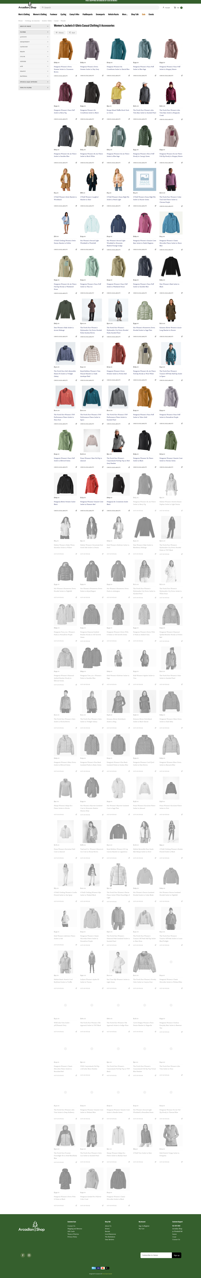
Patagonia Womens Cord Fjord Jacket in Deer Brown (143, 763)
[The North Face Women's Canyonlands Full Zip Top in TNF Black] (118, 1048)
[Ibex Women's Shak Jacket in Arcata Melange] (65, 310)
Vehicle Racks (113, 14)
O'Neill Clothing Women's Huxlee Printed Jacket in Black (171, 850)
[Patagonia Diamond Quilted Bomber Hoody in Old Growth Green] (91, 614)
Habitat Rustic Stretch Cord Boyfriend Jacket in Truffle (63, 980)
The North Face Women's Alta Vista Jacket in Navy (170, 1067)
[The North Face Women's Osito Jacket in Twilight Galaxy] (91, 701)
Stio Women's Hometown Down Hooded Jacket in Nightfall (65, 589)
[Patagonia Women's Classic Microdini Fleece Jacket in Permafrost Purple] (91, 918)
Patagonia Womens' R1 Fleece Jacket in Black (143, 459)
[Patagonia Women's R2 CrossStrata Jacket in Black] (91, 92)
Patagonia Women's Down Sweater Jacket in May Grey (89, 68)
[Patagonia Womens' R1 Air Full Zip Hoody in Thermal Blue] (171, 1092)
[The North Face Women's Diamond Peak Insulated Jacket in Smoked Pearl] (118, 918)
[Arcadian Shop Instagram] (29, 1255)
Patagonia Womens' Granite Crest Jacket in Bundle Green (118, 1111)
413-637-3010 (176, 1226)
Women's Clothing (40, 14)
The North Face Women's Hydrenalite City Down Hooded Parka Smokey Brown (91, 330)
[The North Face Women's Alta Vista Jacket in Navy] (171, 1048)
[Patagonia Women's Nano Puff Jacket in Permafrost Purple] (171, 397)
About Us (108, 1226)
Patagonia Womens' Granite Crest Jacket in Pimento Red (91, 503)
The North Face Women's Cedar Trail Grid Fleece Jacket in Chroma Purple (170, 199)
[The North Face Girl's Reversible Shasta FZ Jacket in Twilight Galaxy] (65, 353)
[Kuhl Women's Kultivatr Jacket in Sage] (118, 658)
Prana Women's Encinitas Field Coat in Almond (64, 850)
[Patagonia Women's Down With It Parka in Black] (65, 1179)
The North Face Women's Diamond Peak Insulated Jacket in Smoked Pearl (118, 938)
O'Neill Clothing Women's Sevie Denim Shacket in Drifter (65, 241)
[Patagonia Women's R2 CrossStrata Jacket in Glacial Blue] (118, 49)
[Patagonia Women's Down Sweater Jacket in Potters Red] (118, 353)
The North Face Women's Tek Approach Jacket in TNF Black (90, 1024)
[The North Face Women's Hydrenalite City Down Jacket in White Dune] (171, 571)
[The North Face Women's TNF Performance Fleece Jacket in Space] (91, 397)
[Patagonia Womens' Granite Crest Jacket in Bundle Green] (118, 1092)
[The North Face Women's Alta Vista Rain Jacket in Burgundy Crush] (171, 92)
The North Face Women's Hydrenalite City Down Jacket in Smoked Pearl (144, 591)
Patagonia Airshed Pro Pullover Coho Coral (90, 1197)
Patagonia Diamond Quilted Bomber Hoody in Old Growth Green (90, 634)
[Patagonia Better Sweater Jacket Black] (65, 484)
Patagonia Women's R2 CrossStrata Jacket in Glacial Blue (118, 68)
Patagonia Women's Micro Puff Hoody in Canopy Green (143, 155)
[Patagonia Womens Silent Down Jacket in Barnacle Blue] (171, 744)
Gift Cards (71, 1231)
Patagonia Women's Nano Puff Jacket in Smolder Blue (143, 285)
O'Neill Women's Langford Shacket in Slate (89, 198)
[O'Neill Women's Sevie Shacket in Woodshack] (65, 179)
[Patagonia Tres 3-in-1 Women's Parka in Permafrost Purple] (65, 614)
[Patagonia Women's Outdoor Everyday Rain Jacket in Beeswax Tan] (171, 1005)
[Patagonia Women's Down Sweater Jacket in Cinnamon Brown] (65, 49)
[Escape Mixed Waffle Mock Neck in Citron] (118, 92)
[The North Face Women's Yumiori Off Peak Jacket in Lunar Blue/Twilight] (171, 918)
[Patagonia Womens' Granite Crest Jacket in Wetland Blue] (91, 1092)
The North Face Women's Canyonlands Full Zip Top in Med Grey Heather (118, 460)
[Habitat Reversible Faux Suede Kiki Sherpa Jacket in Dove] (144, 831)
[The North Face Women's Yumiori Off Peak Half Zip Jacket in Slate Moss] (144, 918)
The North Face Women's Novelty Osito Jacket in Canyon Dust (144, 980)
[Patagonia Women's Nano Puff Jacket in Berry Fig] (65, 92)
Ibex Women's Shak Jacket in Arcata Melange (64, 328)
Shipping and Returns (75, 1229)
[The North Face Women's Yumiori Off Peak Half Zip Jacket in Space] (171, 353)
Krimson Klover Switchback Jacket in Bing (116, 720)
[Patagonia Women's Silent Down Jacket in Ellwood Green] (65, 744)
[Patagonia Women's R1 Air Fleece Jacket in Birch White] (91, 136)
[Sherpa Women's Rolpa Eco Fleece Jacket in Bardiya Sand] (118, 1135)
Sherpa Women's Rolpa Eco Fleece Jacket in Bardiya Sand (117, 1154)
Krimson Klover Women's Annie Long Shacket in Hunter (170, 328)
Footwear (53, 14)
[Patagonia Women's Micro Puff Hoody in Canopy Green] (144, 136)
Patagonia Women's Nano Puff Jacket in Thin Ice (90, 285)
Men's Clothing (24, 14)
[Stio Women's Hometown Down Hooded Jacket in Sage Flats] (144, 310)
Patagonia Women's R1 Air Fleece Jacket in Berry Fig (144, 503)
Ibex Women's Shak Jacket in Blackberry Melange (143, 546)
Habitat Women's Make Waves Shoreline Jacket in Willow (64, 546)
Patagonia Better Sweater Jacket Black (64, 503)
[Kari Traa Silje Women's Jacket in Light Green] (118, 961)
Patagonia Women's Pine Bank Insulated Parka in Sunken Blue (117, 763)
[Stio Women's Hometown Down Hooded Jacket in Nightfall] (65, 571)
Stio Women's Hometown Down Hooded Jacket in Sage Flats (144, 328)
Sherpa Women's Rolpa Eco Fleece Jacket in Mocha (63, 806)
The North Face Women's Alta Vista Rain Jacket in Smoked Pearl (144, 111)
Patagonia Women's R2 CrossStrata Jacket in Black (89, 111)
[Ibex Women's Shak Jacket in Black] (171, 266)
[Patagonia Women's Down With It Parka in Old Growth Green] (118, 614)
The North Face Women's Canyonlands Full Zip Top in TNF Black (118, 1068)
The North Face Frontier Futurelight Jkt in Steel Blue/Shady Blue (65, 1155)
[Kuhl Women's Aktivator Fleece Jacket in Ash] (65, 918)
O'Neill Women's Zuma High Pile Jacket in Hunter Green (144, 198)
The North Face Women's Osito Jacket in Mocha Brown (64, 720)
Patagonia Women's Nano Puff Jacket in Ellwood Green (64, 459)
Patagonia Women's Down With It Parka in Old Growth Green (117, 633)
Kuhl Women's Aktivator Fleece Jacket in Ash (64, 937)
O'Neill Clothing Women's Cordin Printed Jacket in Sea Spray (65, 893)
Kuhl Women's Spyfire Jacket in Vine (144, 676)
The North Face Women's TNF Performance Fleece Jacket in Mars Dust (64, 417)
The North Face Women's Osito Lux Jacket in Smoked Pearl (91, 1154)
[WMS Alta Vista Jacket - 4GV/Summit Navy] (65, 1005)
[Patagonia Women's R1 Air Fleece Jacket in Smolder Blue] (65, 136)
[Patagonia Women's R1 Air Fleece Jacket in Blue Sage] (118, 136)
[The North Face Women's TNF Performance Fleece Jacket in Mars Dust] (65, 397)
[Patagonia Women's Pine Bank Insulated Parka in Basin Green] (91, 744)
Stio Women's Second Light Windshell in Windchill (89, 241)
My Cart (141, 1229)
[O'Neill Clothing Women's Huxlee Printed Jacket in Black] (171, 831)
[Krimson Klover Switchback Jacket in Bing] (118, 701)
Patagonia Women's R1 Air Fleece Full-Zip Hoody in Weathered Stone (65, 286)
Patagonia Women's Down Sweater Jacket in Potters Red (117, 372)
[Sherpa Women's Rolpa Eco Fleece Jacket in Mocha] (65, 788)
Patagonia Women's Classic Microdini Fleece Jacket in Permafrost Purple (89, 938)
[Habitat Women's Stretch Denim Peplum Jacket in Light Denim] (171, 484)
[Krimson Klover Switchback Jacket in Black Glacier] (144, 701)
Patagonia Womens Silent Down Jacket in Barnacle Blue (170, 763)
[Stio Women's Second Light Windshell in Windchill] (91, 222)
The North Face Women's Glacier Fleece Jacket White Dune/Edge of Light (118, 895)
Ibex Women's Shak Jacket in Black (169, 285)
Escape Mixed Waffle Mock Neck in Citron (118, 111)
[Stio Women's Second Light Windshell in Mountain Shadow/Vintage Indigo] (118, 222)
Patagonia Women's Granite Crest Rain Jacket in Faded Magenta (144, 241)
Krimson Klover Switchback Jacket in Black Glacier (142, 720)
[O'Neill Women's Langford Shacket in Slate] (91, 179)
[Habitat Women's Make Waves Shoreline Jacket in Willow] (65, 527)
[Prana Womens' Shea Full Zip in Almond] (91, 440)
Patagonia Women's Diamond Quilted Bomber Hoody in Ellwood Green (64, 678)
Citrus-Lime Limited (107, 1274)
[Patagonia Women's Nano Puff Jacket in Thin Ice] (91, 266)
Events (151, 14)
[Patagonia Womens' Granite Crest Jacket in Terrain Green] (171, 440)
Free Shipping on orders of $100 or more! (101, 2)
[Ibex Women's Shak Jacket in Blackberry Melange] (144, 527)
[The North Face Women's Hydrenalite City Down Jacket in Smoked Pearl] (144, 571)
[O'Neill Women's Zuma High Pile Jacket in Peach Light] (118, 179)
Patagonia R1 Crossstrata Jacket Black (117, 503)
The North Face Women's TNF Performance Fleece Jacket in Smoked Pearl (117, 417)
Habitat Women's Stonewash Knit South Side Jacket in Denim (91, 546)
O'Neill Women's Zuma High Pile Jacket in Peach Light (118, 198)
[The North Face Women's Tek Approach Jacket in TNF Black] (91, 1005)
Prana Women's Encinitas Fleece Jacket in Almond (144, 806)
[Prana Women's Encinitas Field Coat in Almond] (65, 831)
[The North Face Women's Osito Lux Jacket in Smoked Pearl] (91, 1135)
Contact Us (71, 1226)
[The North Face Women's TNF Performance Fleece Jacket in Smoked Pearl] (118, 397)
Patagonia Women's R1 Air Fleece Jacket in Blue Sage (118, 155)
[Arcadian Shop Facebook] (23, 1255)
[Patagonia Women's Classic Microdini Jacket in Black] (118, 1179)
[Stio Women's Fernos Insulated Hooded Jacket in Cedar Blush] (144, 874)
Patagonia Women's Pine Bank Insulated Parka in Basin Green (90, 763)
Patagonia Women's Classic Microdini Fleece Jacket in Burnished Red (63, 1068)
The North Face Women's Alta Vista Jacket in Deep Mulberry (64, 1111)
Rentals (107, 1231)
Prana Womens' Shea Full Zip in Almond (91, 459)
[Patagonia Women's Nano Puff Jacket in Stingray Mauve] (171, 49)
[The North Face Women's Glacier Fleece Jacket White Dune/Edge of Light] (118, 874)
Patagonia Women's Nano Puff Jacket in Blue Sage (143, 68)
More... (125, 14)
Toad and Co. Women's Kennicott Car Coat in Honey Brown (91, 850)
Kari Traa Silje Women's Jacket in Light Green (118, 980)
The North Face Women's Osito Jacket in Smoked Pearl (170, 676)
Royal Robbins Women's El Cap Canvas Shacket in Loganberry (117, 850)
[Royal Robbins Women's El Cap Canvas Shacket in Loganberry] (118, 831)
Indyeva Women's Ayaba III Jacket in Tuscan (89, 980)
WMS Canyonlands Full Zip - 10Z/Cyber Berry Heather (90, 1067)
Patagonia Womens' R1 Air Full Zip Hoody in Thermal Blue (170, 1111)
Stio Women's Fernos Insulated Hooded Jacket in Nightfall (170, 893)
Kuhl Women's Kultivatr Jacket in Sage (118, 676)
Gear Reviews (109, 1239)
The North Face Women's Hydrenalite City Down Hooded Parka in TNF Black (170, 547)
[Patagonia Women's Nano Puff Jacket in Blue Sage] (144, 49)
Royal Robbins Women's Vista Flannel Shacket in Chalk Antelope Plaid (90, 373)
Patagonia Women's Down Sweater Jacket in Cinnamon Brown (63, 69)
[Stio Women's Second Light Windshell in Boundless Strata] (144, 1092)
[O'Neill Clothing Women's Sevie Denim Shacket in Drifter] (65, 222)
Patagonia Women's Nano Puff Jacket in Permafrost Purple (170, 415)
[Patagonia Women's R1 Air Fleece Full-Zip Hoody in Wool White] (144, 353)
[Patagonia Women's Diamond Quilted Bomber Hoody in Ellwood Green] (65, 658)
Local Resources (110, 1234)
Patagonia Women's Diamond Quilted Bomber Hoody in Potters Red (171, 634)
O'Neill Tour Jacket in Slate (142, 1153)
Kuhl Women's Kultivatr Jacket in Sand (118, 546)
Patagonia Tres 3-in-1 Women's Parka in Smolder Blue (90, 676)
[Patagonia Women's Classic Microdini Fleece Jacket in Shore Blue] (171, 222)
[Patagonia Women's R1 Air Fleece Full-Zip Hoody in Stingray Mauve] (171, 136)
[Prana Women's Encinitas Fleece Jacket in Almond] (144, 788)
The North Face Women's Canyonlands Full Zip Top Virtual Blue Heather (144, 1068)
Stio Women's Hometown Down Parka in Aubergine (118, 589)
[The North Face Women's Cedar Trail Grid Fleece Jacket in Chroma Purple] (171, 179)
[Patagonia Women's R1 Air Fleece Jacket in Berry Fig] (144, 484)
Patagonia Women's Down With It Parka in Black (64, 1197)
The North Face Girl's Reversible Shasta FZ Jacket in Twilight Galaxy (65, 373)
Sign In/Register (144, 1226)
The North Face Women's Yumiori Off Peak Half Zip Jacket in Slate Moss (144, 938)
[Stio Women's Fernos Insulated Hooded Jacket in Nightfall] (171, 874)
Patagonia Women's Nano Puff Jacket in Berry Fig (64, 111)
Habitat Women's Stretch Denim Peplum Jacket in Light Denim (171, 503)
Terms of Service (73, 1234)
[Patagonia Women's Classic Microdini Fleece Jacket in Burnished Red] (65, 1048)
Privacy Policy (72, 1237)
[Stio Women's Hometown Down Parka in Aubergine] (118, 571)
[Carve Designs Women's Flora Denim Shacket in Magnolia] (144, 1005)
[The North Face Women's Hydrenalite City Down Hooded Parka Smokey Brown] (91, 310)
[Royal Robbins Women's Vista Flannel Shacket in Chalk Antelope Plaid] (91, 353)
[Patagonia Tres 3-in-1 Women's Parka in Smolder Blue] (91, 658)
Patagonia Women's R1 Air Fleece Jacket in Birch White (91, 155)
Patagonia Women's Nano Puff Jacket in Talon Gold (143, 415)
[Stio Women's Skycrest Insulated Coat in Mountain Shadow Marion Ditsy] (91, 788)
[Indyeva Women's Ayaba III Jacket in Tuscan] (91, 961)
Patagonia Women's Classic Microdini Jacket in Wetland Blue (171, 980)
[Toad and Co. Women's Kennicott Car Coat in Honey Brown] (91, 831)
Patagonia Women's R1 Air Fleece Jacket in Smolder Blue (65, 155)
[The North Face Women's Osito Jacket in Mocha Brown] (65, 701)
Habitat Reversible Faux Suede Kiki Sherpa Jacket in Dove (143, 850)
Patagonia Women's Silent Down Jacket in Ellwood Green (65, 763)
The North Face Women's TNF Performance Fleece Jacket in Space (90, 417)
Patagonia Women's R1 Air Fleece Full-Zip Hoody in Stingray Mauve (171, 155)
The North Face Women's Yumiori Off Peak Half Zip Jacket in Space (171, 373)
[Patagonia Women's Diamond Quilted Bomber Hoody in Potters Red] (171, 614)
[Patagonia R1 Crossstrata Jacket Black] (118, 484)
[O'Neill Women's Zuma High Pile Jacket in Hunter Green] (144, 179)
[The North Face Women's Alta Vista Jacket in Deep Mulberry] (65, 1092)
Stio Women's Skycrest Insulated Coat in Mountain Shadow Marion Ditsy (91, 808)
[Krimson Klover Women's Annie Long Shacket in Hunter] (171, 310)
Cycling (63, 14)
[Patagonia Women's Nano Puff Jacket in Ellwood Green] (65, 440)
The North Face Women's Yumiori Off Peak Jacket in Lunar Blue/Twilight (171, 938)
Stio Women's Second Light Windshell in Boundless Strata (143, 1111)
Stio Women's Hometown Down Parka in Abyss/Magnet (91, 589)
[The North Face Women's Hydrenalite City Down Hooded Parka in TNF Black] (171, 527)
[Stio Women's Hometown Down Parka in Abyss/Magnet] (91, 571)
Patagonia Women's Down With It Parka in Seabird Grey (144, 633)
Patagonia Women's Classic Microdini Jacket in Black (116, 1197)
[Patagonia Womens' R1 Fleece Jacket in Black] (144, 440)
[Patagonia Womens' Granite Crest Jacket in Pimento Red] (91, 484)
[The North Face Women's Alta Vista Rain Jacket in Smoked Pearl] (144, 92)
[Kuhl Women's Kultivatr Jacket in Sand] (118, 527)
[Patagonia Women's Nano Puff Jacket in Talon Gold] (144, 397)
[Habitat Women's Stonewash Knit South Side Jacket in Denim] (91, 527)
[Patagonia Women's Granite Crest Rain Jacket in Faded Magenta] (144, 222)
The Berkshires (110, 1237)
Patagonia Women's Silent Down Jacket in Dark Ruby (171, 720)
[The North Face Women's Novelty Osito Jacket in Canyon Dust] (144, 961)
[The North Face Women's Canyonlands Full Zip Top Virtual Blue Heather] (144, 1048)
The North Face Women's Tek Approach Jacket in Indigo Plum (117, 1024)
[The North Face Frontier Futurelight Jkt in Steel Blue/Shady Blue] (65, 1135)
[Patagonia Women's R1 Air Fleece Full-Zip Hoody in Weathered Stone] (65, 266)
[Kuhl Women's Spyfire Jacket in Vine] (144, 658)
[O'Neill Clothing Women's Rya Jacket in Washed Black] (91, 874)
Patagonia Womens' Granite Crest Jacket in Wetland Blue (91, 1111)
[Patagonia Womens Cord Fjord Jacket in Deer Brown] (144, 744)
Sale (143, 14)
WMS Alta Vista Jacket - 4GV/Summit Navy (62, 1024)
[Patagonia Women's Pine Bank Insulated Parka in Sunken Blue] (118, 744)
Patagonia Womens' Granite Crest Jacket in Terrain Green (171, 459)
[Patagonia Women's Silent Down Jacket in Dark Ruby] (171, 701)
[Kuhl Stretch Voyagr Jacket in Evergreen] (171, 1135)
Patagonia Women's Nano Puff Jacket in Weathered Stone (117, 285)
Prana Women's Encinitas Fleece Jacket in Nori (171, 806)
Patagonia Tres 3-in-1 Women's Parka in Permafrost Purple (64, 633)
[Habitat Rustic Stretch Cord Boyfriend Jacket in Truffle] (65, 961)
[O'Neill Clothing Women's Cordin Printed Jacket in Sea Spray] (65, 874)
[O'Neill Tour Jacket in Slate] (144, 1135)
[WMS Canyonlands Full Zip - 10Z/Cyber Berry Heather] (91, 1048)
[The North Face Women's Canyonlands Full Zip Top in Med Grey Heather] (118, 440)
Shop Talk (135, 14)
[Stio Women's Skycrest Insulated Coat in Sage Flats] (118, 788)
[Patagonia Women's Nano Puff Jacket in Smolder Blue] (144, 266)
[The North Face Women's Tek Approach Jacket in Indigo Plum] (118, 1005)
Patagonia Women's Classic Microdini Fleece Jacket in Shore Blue (171, 243)
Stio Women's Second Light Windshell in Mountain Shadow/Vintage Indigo (116, 243)
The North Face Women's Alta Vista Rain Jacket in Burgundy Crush (170, 112)
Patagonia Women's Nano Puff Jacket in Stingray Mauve (170, 68)
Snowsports (100, 14)
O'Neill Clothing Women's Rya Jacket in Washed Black (90, 893)
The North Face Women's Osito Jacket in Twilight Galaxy (91, 720)
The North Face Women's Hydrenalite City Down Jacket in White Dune (171, 591)
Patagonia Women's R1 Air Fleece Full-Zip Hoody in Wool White (144, 372)
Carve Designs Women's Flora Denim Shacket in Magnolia (143, 1024)
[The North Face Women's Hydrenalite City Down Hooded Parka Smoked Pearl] (118, 310)
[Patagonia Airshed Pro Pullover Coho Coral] (91, 1179)
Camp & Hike (74, 14)
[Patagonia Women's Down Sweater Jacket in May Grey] (91, 49)
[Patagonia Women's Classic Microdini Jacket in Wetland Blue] (171, 961)
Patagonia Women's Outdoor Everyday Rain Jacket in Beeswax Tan (171, 1025)
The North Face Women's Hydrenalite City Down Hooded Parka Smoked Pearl (117, 330)
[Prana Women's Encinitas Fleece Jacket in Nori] (171, 788)
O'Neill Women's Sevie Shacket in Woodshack (65, 198)
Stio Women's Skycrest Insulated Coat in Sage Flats (118, 806)
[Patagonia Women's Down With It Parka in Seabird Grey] (144, 614)
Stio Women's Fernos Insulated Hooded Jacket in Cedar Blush (143, 893)
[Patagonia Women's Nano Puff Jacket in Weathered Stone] (118, 266)
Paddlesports (88, 14)
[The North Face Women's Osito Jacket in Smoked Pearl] (171, 658)
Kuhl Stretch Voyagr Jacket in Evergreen (169, 1154)
